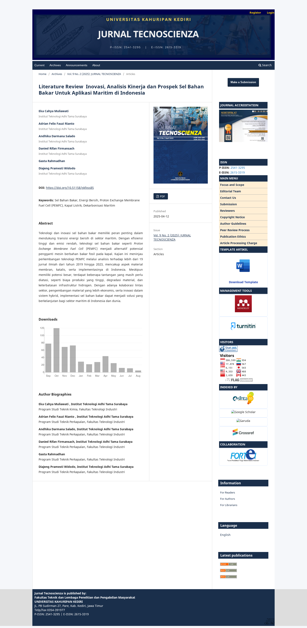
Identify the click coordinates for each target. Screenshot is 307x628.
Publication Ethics (233, 237)
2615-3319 (237, 172)
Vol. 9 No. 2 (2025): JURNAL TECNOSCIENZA (94, 74)
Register (255, 12)
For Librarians (228, 505)
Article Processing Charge (238, 243)
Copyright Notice (232, 217)
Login (270, 12)
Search (266, 65)
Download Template (243, 282)
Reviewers (227, 211)
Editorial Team (230, 191)
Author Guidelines (233, 224)
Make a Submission (243, 82)
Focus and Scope (232, 185)
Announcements (76, 65)
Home (42, 74)
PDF (162, 196)
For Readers (227, 492)
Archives (55, 65)
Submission (228, 204)
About (96, 65)
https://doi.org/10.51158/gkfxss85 (70, 188)
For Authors (227, 499)
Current (39, 65)
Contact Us (228, 198)
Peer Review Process (235, 230)
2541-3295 (238, 168)
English (225, 535)
